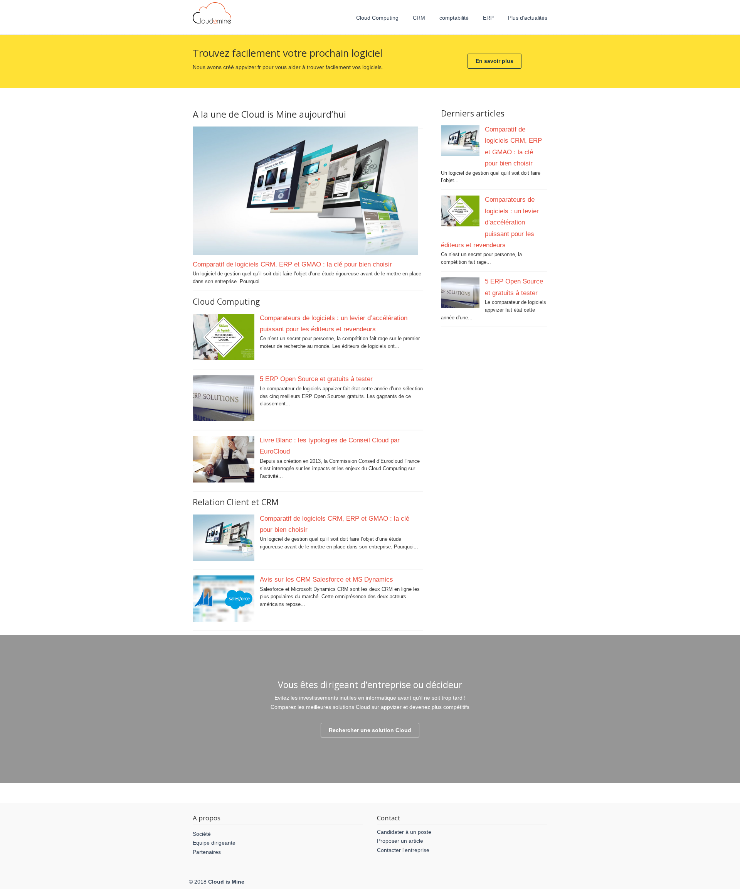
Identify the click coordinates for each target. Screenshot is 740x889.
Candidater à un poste (404, 832)
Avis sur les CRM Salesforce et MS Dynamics (326, 579)
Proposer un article (400, 841)
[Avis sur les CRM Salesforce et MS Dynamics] (223, 620)
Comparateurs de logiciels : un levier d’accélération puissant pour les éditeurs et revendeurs (490, 222)
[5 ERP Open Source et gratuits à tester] (223, 419)
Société (202, 834)
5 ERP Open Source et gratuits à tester (316, 379)
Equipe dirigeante (214, 843)
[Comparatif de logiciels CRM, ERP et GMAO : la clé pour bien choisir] (305, 253)
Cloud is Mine (212, 13)
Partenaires (207, 852)
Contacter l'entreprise (403, 850)
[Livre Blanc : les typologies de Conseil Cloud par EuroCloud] (223, 481)
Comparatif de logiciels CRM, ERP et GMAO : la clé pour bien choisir (292, 264)
